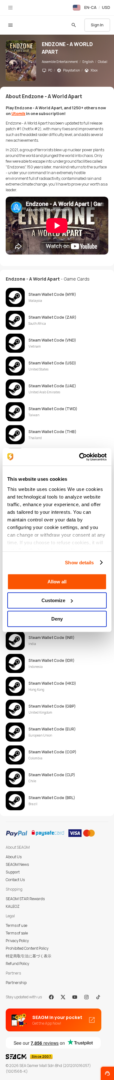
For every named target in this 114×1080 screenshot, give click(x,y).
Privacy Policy (17, 940)
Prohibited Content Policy (27, 948)
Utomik (18, 113)
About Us (14, 856)
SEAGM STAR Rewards (25, 898)
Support (13, 872)
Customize (53, 600)
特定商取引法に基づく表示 (28, 956)
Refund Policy (17, 963)
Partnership (16, 982)
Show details (79, 562)
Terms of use (16, 925)
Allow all (57, 581)
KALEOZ (13, 906)
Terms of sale (17, 933)
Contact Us (15, 879)
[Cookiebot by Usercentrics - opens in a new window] (80, 457)
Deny (57, 619)
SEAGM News (17, 864)
